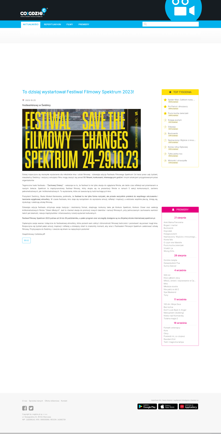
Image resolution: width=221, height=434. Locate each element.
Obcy (166, 333)
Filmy (70, 24)
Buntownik (173, 133)
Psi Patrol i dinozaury (178, 106)
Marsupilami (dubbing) (174, 313)
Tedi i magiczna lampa (174, 342)
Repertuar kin (52, 24)
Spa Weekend (170, 292)
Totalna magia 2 (171, 318)
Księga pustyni (175, 120)
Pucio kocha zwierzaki (178, 113)
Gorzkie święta (170, 260)
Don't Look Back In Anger (175, 310)
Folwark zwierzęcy (172, 328)
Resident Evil (169, 339)
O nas (24, 401)
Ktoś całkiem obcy (172, 278)
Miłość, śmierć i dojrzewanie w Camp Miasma (180, 281)
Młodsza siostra (171, 286)
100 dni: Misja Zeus (172, 304)
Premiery (84, 24)
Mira (166, 284)
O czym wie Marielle (173, 242)
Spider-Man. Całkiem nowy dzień (182, 99)
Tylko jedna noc (175, 154)
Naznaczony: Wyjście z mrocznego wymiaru (182, 140)
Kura (166, 330)
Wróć (26, 240)
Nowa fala (168, 239)
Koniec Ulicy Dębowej (178, 147)
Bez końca (168, 307)
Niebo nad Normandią (173, 316)
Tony (166, 295)
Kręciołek (168, 231)
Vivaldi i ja (168, 248)
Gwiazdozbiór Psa (172, 263)
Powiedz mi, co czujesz (174, 336)
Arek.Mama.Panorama (173, 222)
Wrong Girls (169, 251)
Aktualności (30, 24)
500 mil (167, 275)
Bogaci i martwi (171, 225)
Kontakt (64, 401)
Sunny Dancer (170, 266)
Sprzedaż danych (36, 401)
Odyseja (172, 127)
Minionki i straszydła (177, 160)
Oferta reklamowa (52, 401)
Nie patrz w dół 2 (171, 289)
